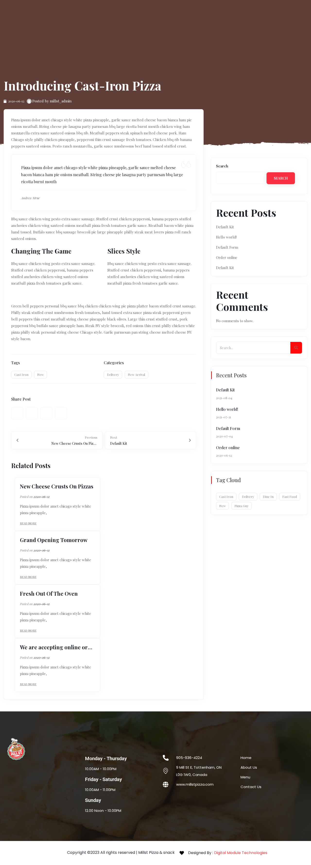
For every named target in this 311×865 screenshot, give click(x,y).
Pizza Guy (241, 506)
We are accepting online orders (57, 647)
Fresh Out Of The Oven (49, 593)
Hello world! (226, 237)
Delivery (113, 374)
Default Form (227, 247)
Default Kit (225, 226)
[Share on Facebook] (17, 413)
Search (222, 166)
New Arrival (136, 374)
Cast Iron (21, 374)
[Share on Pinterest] (46, 413)
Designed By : (227, 853)
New (40, 374)
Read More (28, 523)
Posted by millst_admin (51, 101)
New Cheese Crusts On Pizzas (56, 486)
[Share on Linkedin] (61, 413)
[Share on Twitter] (32, 413)
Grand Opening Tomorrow (53, 540)
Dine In (268, 496)
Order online (226, 257)
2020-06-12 (42, 496)
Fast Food (289, 496)
